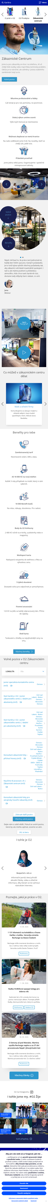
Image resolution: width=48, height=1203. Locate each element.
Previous (2, 14)
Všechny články (22, 1075)
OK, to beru (24, 832)
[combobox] (32, 672)
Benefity (8, 242)
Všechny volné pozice (24, 819)
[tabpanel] (24, 278)
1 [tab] (20, 257)
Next (45, 14)
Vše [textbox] (22, 671)
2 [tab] (22, 257)
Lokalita (10, 671)
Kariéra (5, 2)
